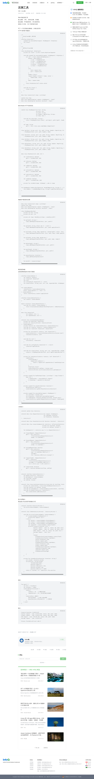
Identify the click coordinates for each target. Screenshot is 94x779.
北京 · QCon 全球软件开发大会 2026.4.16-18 (68, 762)
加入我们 (31, 767)
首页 (28, 2)
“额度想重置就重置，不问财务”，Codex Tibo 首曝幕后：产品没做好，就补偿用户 (80, 13)
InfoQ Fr (89, 765)
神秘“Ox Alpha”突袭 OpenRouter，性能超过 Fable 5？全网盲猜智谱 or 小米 (81, 23)
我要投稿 (31, 763)
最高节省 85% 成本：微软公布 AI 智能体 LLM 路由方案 (33, 704)
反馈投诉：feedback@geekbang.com (44, 765)
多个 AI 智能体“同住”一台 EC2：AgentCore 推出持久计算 (30, 689)
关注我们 (31, 769)
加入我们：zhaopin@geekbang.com (44, 767)
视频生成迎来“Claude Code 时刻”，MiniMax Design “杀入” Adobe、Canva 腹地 (81, 27)
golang (52, 2)
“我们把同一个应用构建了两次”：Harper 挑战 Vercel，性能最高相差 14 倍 (32, 674)
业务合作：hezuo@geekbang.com (44, 763)
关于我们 (31, 762)
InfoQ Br (89, 767)
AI (47, 2)
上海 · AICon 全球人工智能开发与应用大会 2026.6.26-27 (70, 763)
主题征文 (42, 2)
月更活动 (34, 2)
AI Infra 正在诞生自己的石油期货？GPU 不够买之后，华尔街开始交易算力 (81, 45)
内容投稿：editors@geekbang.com (44, 762)
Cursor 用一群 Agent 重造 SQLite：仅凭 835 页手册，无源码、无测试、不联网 (32, 719)
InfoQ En (89, 762)
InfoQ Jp (89, 763)
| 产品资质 (79, 776)
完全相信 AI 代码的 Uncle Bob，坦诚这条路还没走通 (80, 18)
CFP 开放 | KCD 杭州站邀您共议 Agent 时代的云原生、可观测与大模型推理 (81, 40)
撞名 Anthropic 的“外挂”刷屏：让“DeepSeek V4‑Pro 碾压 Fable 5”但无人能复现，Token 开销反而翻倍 (81, 35)
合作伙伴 (31, 765)
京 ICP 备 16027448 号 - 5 (56, 776)
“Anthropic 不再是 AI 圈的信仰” (80, 31)
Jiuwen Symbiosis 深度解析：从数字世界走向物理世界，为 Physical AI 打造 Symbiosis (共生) (33, 734)
